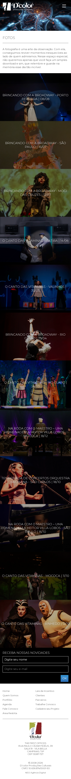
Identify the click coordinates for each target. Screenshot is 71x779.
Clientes (40, 695)
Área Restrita (10, 713)
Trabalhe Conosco (46, 704)
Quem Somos (10, 695)
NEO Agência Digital (35, 772)
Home (6, 691)
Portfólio (7, 699)
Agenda (7, 704)
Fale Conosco (10, 708)
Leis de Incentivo (45, 691)
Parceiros (41, 699)
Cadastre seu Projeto (47, 708)
